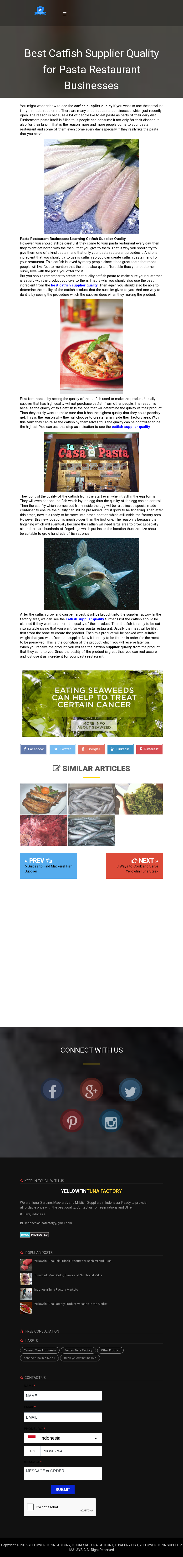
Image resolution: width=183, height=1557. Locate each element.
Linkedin (122, 749)
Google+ (93, 749)
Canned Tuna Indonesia (40, 1350)
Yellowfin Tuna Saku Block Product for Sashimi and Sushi (73, 1261)
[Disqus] (91, 949)
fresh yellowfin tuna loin (80, 1358)
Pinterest (150, 749)
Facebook (35, 749)
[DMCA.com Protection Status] (34, 1234)
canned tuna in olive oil (39, 1358)
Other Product (110, 1350)
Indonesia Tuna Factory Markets (56, 1289)
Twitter (65, 749)
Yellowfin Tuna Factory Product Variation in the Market (70, 1304)
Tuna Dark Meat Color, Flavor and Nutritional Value (68, 1275)
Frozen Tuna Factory (78, 1350)
